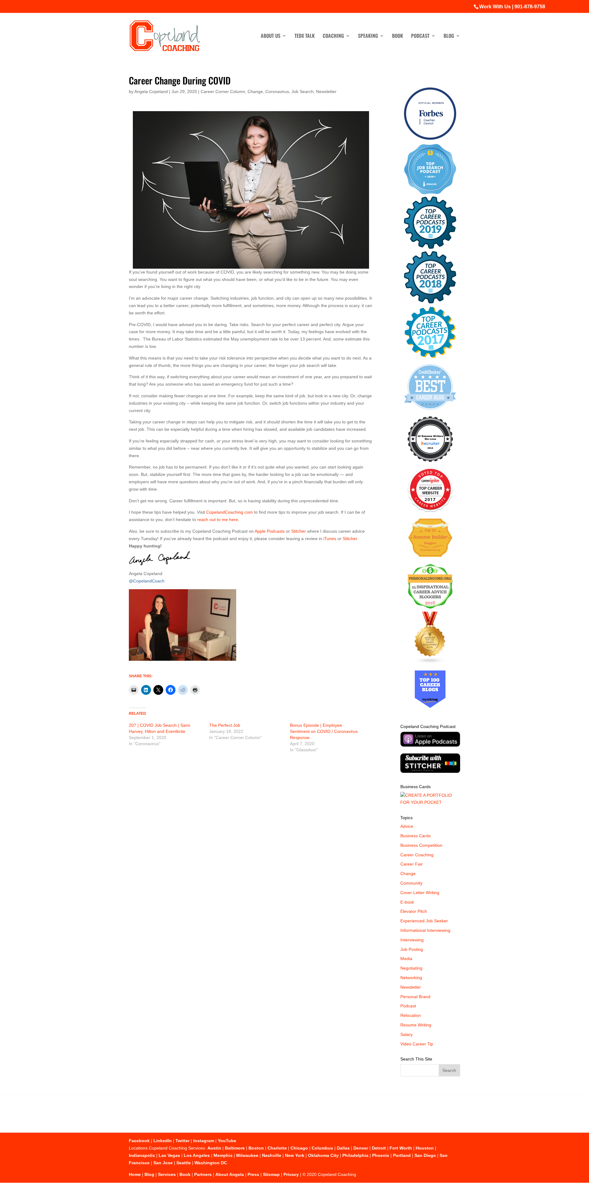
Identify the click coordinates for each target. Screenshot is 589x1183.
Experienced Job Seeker (424, 920)
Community (411, 883)
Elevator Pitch (413, 911)
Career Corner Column (223, 91)
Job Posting (411, 949)
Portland (402, 1155)
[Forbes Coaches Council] (430, 138)
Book (397, 36)
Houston (425, 1148)
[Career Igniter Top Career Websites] (430, 510)
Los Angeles (197, 1155)
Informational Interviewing (425, 930)
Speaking (368, 36)
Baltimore (235, 1148)
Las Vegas (169, 1155)
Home (135, 1174)
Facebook (139, 1140)
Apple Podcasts (270, 531)
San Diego (425, 1155)
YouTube (227, 1140)
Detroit (379, 1148)
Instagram (203, 1140)
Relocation (410, 1015)
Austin (214, 1148)
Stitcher (298, 531)
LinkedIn (162, 1140)
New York (294, 1155)
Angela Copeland (151, 91)
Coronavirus (277, 91)
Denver (360, 1148)
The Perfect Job (224, 725)
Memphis (223, 1155)
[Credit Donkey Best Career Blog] (430, 411)
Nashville (271, 1155)
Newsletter (326, 91)
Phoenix (380, 1155)
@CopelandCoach (146, 580)
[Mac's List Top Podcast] (430, 356)
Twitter (182, 1140)
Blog (449, 36)
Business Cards (415, 835)
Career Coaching (416, 854)
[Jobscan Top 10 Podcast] (430, 192)
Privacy (291, 1174)
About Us (270, 36)
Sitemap (271, 1174)
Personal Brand (415, 996)
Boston (256, 1148)
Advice (406, 826)
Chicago (299, 1148)
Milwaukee (247, 1155)
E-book (407, 902)
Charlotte (277, 1148)
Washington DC (210, 1162)
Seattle (183, 1162)
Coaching (333, 36)
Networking (411, 977)
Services (167, 1174)
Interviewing (412, 939)
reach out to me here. (218, 519)
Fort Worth (401, 1148)
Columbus (322, 1148)
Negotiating (411, 968)
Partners (203, 1174)
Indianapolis (142, 1155)
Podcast (420, 36)
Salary (406, 1034)
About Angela (229, 1174)
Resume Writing (415, 1024)
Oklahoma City (323, 1155)
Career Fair (411, 864)
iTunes (329, 538)
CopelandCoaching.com (230, 512)
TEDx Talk (304, 36)
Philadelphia (355, 1155)
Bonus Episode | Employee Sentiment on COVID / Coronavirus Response (324, 731)
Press (253, 1174)
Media (406, 958)
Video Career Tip (416, 1043)
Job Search (302, 91)
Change (255, 91)
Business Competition (421, 845)
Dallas (343, 1148)
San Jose (163, 1162)
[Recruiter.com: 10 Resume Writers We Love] (430, 463)
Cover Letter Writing (419, 892)
